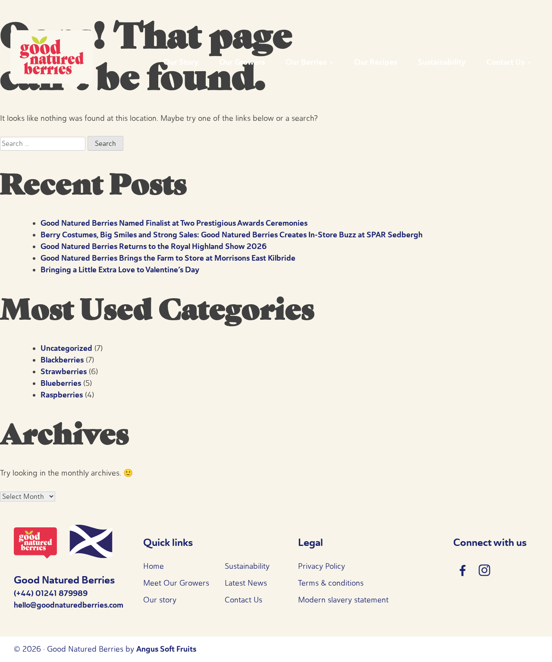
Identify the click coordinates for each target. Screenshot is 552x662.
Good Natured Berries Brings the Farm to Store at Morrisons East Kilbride (168, 258)
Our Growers (242, 62)
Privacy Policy (321, 566)
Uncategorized (66, 348)
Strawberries (64, 371)
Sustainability (442, 62)
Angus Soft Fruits (166, 649)
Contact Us (505, 62)
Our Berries (305, 62)
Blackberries (62, 360)
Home (153, 566)
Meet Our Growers (176, 583)
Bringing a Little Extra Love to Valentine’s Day (120, 270)
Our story (159, 600)
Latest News (246, 583)
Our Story (180, 62)
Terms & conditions (331, 583)
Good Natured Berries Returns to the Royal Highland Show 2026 (154, 246)
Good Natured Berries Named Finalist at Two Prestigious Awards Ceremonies (174, 223)
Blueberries (61, 383)
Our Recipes (375, 62)
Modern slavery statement (343, 600)
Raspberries (62, 395)
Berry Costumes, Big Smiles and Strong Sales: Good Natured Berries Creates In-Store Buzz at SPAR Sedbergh (232, 235)
